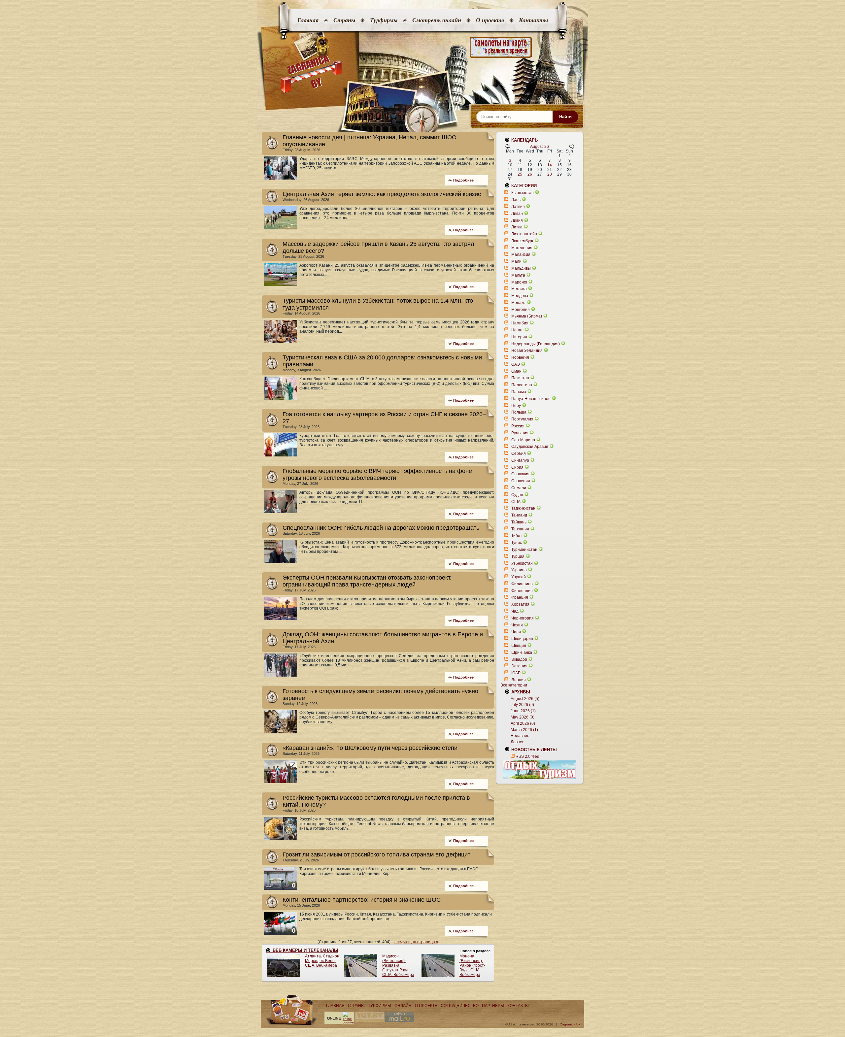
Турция (517, 556)
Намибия (519, 323)
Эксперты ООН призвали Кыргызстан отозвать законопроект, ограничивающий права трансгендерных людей (367, 581)
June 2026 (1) (523, 711)
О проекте (490, 20)
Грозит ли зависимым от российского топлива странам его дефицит (376, 854)
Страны (344, 20)
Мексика (519, 288)
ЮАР (516, 673)
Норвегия (520, 357)
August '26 (539, 146)
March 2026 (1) (524, 729)
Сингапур (520, 460)
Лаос (516, 199)
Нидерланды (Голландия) (535, 344)
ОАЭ (515, 364)
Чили (516, 631)
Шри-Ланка (521, 652)
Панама (518, 391)
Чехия (517, 625)
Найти (565, 116)
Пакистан (520, 378)
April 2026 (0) (523, 723)
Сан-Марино (523, 440)
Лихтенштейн (524, 234)
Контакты (533, 20)
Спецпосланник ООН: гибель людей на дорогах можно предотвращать (381, 527)
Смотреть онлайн (436, 20)
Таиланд (519, 515)
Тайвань (518, 522)
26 (529, 174)
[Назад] (507, 147)
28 (549, 174)
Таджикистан (523, 508)
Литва (517, 227)
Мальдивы (521, 268)
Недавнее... (521, 735)
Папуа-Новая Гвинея (531, 398)
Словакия (520, 474)
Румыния (519, 433)
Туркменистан (524, 549)
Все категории (513, 685)
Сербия (518, 453)
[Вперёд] (571, 147)
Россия (517, 426)
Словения (520, 481)
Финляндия (522, 590)
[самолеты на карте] (422, 47)
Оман (516, 371)
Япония (518, 680)
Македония (521, 248)
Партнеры (493, 1005)
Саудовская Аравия (529, 446)
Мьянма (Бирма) (526, 316)
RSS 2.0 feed (527, 756)
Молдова (519, 295)
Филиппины (522, 584)
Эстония (519, 666)
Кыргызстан (522, 192)
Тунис (516, 542)
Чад (515, 611)
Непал (517, 330)
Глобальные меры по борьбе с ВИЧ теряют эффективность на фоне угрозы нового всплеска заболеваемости (377, 474)
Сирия (517, 467)
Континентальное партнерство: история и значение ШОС (362, 899)
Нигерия (519, 337)
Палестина (521, 385)
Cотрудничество (460, 1005)
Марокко (519, 282)
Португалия (522, 419)
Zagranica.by (570, 1024)
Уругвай (518, 577)
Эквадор (519, 659)
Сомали (518, 487)
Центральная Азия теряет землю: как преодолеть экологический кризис (382, 194)
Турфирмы (383, 20)
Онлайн (403, 1005)
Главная (308, 20)
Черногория (522, 618)
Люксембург (522, 241)
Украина (519, 570)
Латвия (518, 206)
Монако (518, 302)
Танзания (520, 529)
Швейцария (522, 638)
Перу (516, 405)
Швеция (518, 645)
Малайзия (520, 254)
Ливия (517, 220)
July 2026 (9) (522, 704)
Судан (517, 494)
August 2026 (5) (525, 698)
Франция (519, 597)
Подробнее (463, 180)
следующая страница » (416, 942)
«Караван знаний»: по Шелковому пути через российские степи (370, 748)
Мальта (518, 275)
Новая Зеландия (527, 350)
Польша (518, 412)
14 (549, 165)
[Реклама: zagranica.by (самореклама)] (539, 769)
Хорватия (520, 604)
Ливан (517, 213)
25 (520, 174)
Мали (516, 261)
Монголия (520, 309)
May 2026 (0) (522, 717)
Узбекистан (522, 563)
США (516, 501)
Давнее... (519, 742)
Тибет (516, 535)
